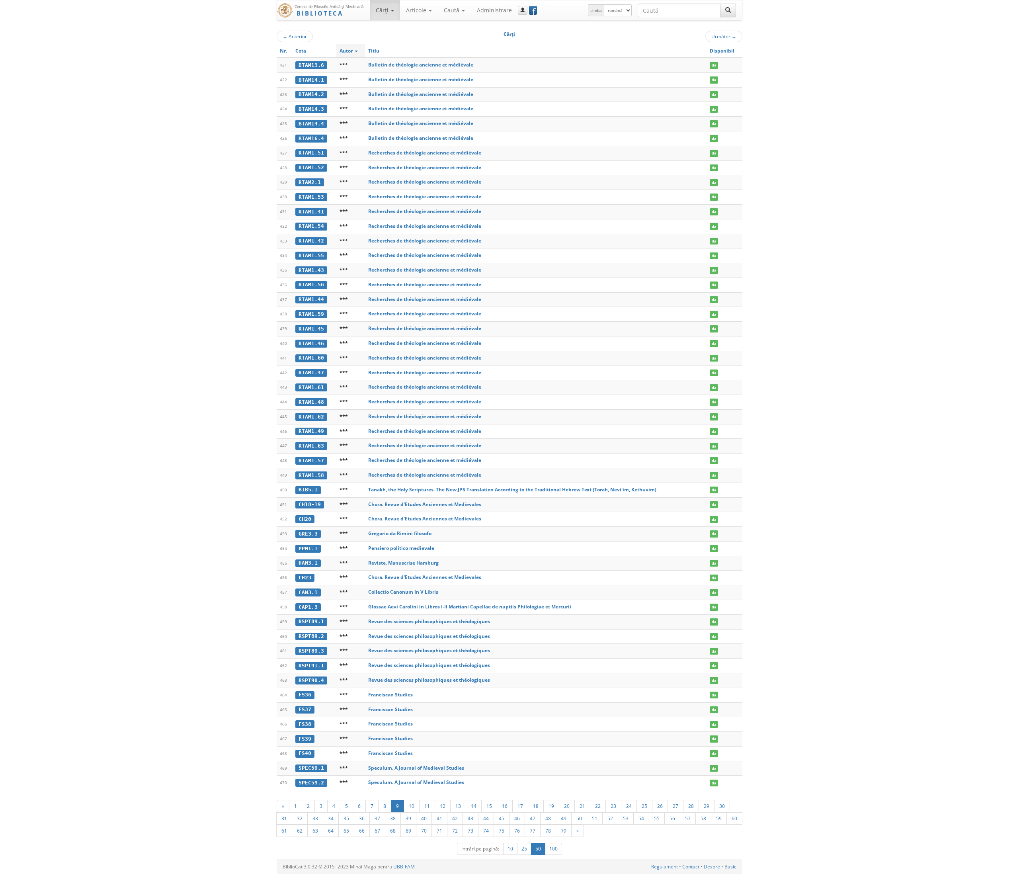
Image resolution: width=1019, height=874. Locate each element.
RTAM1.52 (311, 167)
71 (439, 830)
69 (408, 830)
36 (362, 818)
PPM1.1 (308, 548)
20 (567, 806)
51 (594, 818)
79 (563, 830)
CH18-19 (310, 504)
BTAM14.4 (311, 124)
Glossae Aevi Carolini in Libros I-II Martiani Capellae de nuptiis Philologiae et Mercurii (469, 606)
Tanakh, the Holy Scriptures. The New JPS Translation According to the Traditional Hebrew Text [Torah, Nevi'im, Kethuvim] (512, 489)
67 (377, 830)
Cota (300, 50)
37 (377, 818)
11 (427, 806)
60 (734, 818)
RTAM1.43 (311, 270)
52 (610, 818)
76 (517, 830)
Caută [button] (452, 10)
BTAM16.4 (311, 138)
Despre (712, 866)
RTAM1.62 (311, 417)
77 (532, 830)
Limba (596, 10)
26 (660, 806)
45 (501, 818)
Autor (347, 50)
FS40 (305, 753)
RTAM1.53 (311, 197)
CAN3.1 (308, 592)
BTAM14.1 (311, 80)
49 (563, 818)
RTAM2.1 (310, 182)
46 (517, 818)
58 (703, 818)
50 (579, 818)
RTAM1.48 (311, 402)
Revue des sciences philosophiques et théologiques (429, 621)
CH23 (305, 578)
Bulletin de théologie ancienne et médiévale (420, 64)
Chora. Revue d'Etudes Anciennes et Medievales (424, 504)
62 (300, 830)
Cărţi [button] (383, 10)
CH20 (305, 519)
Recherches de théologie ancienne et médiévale (424, 152)
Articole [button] (417, 10)
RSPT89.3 (311, 651)
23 (613, 806)
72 (455, 830)
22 (598, 806)
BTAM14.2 (311, 94)
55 (657, 818)
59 (719, 818)
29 (706, 806)
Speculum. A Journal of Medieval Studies (416, 768)
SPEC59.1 (311, 768)
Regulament (664, 866)
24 (629, 806)
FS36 (305, 695)
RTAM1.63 (311, 446)
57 (688, 818)
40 (424, 818)
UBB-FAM (404, 866)
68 (393, 830)
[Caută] (728, 10)
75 (501, 830)
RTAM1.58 (311, 475)
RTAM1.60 (311, 358)
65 (346, 830)
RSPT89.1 (311, 621)
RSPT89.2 (311, 636)
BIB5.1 (308, 490)
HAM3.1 (308, 563)
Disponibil (722, 50)
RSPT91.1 (311, 666)
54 (641, 818)
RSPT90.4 (311, 680)
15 (489, 806)
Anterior (295, 36)
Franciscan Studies (390, 694)
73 (470, 830)
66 (362, 830)
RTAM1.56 (311, 284)
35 (346, 818)
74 (486, 830)
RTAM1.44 (311, 299)
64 (331, 830)
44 (486, 818)
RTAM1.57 (311, 460)
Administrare (494, 10)
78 (548, 830)
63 (315, 830)
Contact (690, 866)
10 (411, 806)
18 (536, 806)
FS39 (305, 739)
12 (442, 806)
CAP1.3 (308, 607)
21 (582, 806)
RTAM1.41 (311, 212)
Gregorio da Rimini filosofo (399, 533)
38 (393, 818)
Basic (730, 866)
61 (284, 830)
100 (553, 848)
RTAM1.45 (311, 329)
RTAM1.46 (311, 343)
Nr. (283, 50)
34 (331, 818)
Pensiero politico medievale (401, 548)
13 (458, 806)
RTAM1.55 (311, 255)
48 (548, 818)
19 (551, 806)
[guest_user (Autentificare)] (522, 10)
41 (439, 818)
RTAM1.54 (311, 226)
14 (473, 806)
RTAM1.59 (311, 314)
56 (672, 818)
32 (300, 818)
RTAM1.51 (311, 153)
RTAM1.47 (311, 372)
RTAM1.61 (311, 387)
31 (284, 818)
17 (520, 806)
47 (532, 818)
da (714, 65)
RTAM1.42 (311, 241)
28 (691, 806)
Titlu (373, 50)
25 (644, 806)
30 (722, 806)
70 (424, 830)
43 (470, 818)
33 (315, 818)
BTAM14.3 (311, 109)
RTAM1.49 (311, 431)
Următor (723, 36)
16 (505, 806)
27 (675, 806)
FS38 (305, 724)
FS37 (305, 709)
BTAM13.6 (311, 65)
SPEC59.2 (311, 783)
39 (408, 818)
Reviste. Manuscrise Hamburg (403, 562)
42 (455, 818)
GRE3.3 (308, 534)
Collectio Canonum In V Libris (403, 592)
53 (626, 818)
